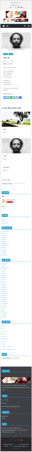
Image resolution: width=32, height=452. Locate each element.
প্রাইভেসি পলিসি (5, 416)
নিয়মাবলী (3, 418)
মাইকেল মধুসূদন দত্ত (5, 245)
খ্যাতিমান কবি (5, 54)
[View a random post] (28, 26)
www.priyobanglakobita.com (9, 430)
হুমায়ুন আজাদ (4, 237)
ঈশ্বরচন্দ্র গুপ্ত (4, 251)
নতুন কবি (3, 221)
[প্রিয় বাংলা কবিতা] (3, 26)
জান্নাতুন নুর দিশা (5, 263)
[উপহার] (16, 139)
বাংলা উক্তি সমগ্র (5, 223)
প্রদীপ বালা (4, 291)
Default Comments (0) (19, 183)
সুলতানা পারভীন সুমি (5, 267)
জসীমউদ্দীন (3, 247)
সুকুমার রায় (4, 253)
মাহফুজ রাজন (4, 275)
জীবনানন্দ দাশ (4, 239)
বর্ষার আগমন (17, 5)
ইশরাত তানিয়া (4, 295)
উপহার (5, 156)
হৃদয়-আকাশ (6, 167)
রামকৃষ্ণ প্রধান (4, 277)
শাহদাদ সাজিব (4, 313)
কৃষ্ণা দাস (3, 311)
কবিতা (13, 61)
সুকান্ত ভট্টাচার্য (4, 235)
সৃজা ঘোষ (3, 279)
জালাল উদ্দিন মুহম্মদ (5, 303)
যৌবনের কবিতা (4, 336)
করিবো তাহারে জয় (5, 339)
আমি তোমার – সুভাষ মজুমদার (7, 346)
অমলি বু (3, 328)
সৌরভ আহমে (4, 301)
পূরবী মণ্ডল (4, 317)
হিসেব (4, 129)
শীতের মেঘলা (4, 341)
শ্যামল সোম (4, 307)
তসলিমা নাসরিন (4, 255)
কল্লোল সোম (4, 289)
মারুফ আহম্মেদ (4, 269)
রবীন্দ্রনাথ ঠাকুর (4, 243)
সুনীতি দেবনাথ (4, 273)
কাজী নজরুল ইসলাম (5, 231)
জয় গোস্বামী (11, 54)
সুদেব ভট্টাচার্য (4, 285)
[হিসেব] (16, 113)
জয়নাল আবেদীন (4, 299)
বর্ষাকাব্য (3, 326)
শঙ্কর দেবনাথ (4, 297)
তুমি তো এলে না (4, 331)
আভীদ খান (4, 271)
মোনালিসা (3, 283)
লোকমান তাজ (4, 315)
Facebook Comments (7, 183)
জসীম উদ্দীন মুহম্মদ (5, 293)
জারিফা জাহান (4, 287)
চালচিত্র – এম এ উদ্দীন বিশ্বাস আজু (8, 349)
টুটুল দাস (3, 281)
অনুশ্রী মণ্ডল (4, 305)
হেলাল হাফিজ (4, 241)
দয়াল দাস (3, 309)
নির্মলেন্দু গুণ (4, 233)
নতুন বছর (3, 344)
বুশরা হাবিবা (4, 266)
